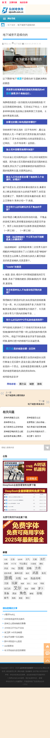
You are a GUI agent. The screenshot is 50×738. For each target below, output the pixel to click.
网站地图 (21, 671)
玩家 (15, 583)
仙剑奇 (20, 559)
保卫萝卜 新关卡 (34, 436)
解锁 (31, 593)
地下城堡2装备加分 (36, 403)
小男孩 (25, 684)
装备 (6, 593)
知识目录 (24, 2)
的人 (29, 583)
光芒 (42, 559)
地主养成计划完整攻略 (36, 426)
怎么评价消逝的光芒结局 (37, 431)
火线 (18, 578)
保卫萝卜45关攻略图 (13, 632)
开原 (6, 568)
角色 (23, 592)
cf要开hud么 (9, 614)
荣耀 (33, 588)
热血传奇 (36, 578)
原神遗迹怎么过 (33, 417)
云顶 (12, 559)
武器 (35, 573)
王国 (6, 583)
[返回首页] (47, 646)
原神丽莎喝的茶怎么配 (13, 431)
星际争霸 (7, 573)
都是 (20, 598)
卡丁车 (13, 563)
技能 (20, 568)
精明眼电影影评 (10, 376)
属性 (41, 563)
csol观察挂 (9, 645)
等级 (42, 583)
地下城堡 (11, 24)
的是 (35, 583)
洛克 (44, 572)
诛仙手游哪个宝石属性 (14, 636)
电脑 (22, 583)
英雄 (26, 588)
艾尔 (17, 587)
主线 (5, 559)
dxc (10, 44)
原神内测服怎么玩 (11, 417)
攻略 (29, 568)
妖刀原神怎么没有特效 (13, 426)
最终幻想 (18, 572)
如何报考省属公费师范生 (14, 436)
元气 (28, 559)
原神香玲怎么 (9, 422)
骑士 (28, 597)
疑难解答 (29, 671)
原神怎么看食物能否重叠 (15, 623)
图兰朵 (10, 348)
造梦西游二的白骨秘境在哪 (38, 422)
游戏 (8, 93)
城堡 (19, 78)
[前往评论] (47, 653)
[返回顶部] (47, 660)
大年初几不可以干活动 (14, 627)
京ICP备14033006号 (40, 671)
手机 (13, 568)
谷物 (39, 593)
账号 (6, 597)
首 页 (4, 2)
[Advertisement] (25, 713)
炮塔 (25, 579)
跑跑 (14, 598)
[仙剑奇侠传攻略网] (25, 9)
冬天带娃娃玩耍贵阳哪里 (15, 650)
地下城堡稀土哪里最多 (15, 395)
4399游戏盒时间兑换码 (14, 618)
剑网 (6, 563)
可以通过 (23, 563)
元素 (35, 559)
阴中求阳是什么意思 (13, 641)
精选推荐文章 (11, 671)
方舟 (38, 568)
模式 (27, 573)
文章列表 (13, 2)
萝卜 (40, 588)
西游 (14, 593)
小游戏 (33, 563)
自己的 (7, 588)
